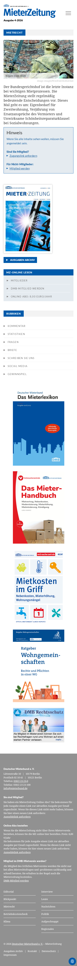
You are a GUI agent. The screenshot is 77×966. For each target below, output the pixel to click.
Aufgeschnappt (49, 921)
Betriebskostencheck (16, 914)
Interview (47, 891)
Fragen (13, 342)
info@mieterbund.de (15, 788)
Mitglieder (19, 280)
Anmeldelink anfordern (17, 816)
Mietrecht (9, 906)
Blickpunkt (10, 899)
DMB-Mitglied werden (27, 288)
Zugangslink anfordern (23, 155)
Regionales (47, 929)
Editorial (9, 891)
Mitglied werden (20, 168)
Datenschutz (49, 951)
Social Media (17, 366)
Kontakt (32, 951)
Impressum (10, 954)
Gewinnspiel (17, 374)
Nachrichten (48, 906)
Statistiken (16, 334)
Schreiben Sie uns (21, 358)
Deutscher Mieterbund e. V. (27, 943)
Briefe (12, 350)
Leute (44, 899)
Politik (45, 914)
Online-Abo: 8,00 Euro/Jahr (31, 296)
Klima (7, 921)
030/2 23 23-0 (21, 781)
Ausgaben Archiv (22, 259)
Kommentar (17, 325)
